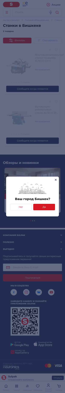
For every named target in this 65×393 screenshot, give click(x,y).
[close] (55, 179)
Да (44, 206)
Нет (21, 206)
